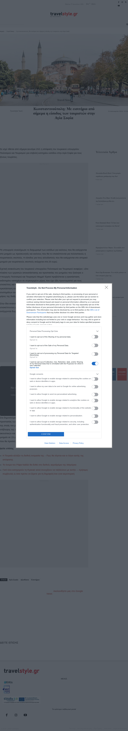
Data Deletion (49, 443)
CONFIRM (46, 434)
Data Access (64, 443)
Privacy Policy (78, 443)
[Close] (107, 288)
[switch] (95, 336)
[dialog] (64, 365)
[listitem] (64, 331)
